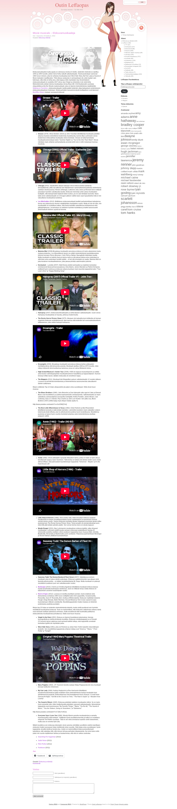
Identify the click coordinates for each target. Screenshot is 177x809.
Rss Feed (141, 28)
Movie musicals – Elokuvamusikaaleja (54, 33)
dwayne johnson (128, 137)
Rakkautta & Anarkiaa (131, 64)
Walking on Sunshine (40, 88)
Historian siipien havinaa (132, 52)
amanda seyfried (128, 113)
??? (126, 45)
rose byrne (127, 189)
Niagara (125, 100)
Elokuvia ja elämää (44, 37)
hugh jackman (129, 151)
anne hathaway (129, 119)
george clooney (129, 145)
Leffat (124, 43)
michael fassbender (131, 180)
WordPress (83, 804)
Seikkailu (127, 70)
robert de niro (139, 183)
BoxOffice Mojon (38, 92)
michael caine (129, 177)
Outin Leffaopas (72, 4)
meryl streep (138, 175)
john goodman (138, 165)
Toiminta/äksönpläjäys (131, 74)
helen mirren (136, 148)
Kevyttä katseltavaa (131, 56)
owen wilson (127, 183)
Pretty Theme (115, 804)
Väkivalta (128, 76)
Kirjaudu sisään (123, 804)
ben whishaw (140, 121)
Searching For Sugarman (47, 737)
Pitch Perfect (42, 744)
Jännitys (127, 54)
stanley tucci (130, 207)
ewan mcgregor (130, 142)
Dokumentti (128, 48)
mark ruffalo (133, 171)
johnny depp (128, 168)
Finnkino (125, 98)
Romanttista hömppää (131, 66)
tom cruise (134, 209)
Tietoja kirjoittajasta (128, 35)
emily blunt (137, 139)
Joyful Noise (42, 740)
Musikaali (128, 62)
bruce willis (124, 128)
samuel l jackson (128, 196)
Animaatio (128, 46)
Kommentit (36, 763)
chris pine (125, 133)
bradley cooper (132, 125)
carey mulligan (132, 128)
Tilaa (124, 91)
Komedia (127, 58)
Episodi (125, 106)
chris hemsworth (136, 131)
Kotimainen (128, 60)
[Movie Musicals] (67, 58)
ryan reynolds (138, 193)
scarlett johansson (129, 201)
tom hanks (128, 212)
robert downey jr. (131, 186)
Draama (127, 50)
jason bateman (132, 154)
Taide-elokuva (129, 72)
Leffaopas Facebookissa (130, 79)
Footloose (41, 748)
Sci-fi (126, 68)
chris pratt (133, 133)
